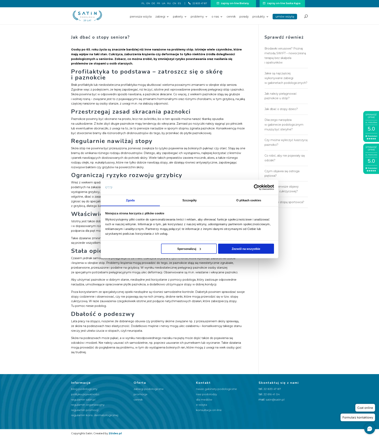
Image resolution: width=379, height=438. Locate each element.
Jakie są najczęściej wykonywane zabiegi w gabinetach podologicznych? (286, 78)
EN (148, 3)
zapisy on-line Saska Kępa (283, 3)
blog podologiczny (84, 389)
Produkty (258, 16)
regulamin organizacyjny (87, 404)
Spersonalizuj (186, 248)
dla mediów (204, 399)
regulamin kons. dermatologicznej (94, 415)
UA (163, 3)
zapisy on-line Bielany (234, 3)
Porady (244, 16)
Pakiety (178, 16)
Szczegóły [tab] (189, 200)
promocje (140, 394)
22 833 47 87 (199, 3)
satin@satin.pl (275, 399)
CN (174, 3)
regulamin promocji (85, 410)
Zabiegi (160, 16)
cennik (138, 399)
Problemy (197, 16)
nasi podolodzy (206, 394)
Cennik (231, 16)
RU (169, 3)
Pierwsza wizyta (141, 16)
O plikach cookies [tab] (248, 200)
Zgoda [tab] (130, 200)
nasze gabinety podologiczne (216, 389)
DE (153, 3)
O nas (215, 16)
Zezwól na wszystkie (246, 248)
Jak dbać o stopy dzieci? (281, 109)
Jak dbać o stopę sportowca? (284, 202)
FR (158, 3)
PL (143, 3)
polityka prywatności (85, 394)
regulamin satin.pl (83, 399)
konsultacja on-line (209, 410)
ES (179, 3)
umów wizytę (285, 16)
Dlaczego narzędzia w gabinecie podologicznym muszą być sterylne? (284, 124)
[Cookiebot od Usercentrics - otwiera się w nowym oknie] (256, 187)
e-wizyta (201, 404)
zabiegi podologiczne (149, 389)
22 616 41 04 (272, 394)
